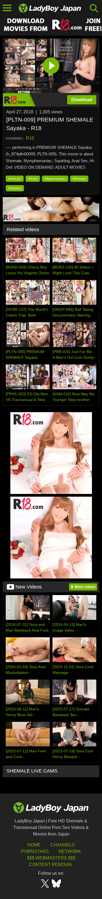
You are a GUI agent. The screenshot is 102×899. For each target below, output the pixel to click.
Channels (62, 845)
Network (69, 851)
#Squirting (14, 188)
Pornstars (35, 851)
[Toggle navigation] (7, 8)
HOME (34, 845)
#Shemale (79, 178)
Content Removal (51, 864)
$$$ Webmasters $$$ (51, 858)
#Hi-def (32, 178)
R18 (30, 138)
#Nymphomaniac (55, 178)
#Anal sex (14, 178)
